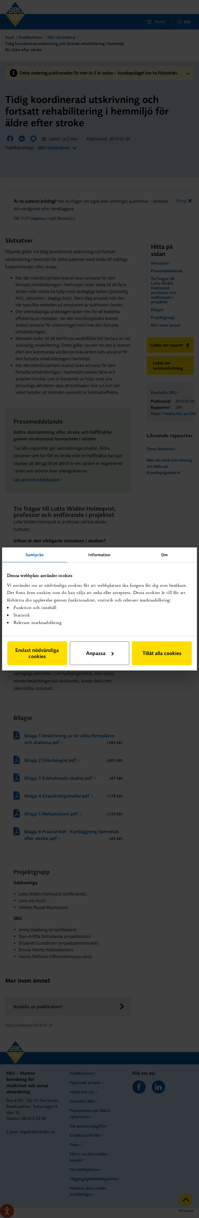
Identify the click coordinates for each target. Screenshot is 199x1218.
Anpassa (95, 653)
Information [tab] (99, 555)
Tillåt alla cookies (162, 653)
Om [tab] (164, 555)
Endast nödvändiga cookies (37, 653)
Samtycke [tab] (35, 555)
